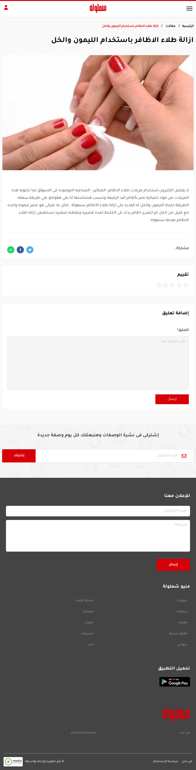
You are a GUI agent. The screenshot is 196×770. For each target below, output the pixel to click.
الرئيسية (188, 26)
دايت (90, 645)
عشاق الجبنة (85, 600)
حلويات (89, 622)
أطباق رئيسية (178, 634)
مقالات (170, 26)
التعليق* (183, 330)
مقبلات (182, 622)
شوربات (181, 600)
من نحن (185, 733)
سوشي (182, 645)
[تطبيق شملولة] (98, 681)
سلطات (181, 611)
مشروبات (87, 634)
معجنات (88, 611)
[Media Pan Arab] (13, 761)
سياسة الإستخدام (83, 733)
